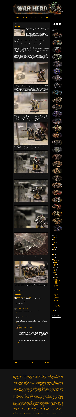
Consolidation (56, 298)
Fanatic (37, 385)
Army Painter (49, 376)
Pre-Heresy (51, 398)
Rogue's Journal (44, 400)
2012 (54, 309)
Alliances (42, 375)
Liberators (60, 393)
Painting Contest (55, 397)
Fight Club (15, 387)
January (55, 279)
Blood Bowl (15, 378)
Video (47, 409)
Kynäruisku (35, 393)
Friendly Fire (56, 387)
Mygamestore (15, 396)
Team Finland (16, 405)
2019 (54, 249)
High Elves (52, 389)
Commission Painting (45, 17)
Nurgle (61, 396)
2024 (54, 241)
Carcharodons (19, 290)
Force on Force (38, 387)
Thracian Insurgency (48, 407)
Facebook (31, 385)
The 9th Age (33, 405)
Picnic (18, 398)
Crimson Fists (55, 382)
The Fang (52, 405)
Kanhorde (54, 391)
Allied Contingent (48, 375)
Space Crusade (58, 402)
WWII (51, 413)
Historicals (57, 389)
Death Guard (26, 383)
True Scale (60, 408)
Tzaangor (22, 409)
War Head (61, 409)
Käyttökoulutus (60, 391)
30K (22, 374)
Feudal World (54, 385)
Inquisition (15, 391)
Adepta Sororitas (45, 374)
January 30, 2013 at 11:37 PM (28, 327)
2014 (54, 257)
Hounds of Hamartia (39, 390)
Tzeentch (26, 409)
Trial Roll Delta (56, 297)
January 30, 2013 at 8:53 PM (24, 316)
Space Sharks (19, 403)
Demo (43, 383)
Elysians (26, 384)
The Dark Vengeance (46, 405)
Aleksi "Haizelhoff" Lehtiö (30, 375)
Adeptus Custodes (57, 374)
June (55, 270)
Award (59, 376)
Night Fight (35, 396)
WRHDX (47, 413)
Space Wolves (25, 403)
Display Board (59, 383)
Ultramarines (30, 409)
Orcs (40, 397)
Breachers (36, 378)
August (55, 267)
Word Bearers (21, 413)
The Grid (57, 405)
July (55, 269)
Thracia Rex (40, 407)
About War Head (17, 17)
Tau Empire (61, 404)
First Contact (27, 387)
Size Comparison (18, 402)
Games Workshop (22, 388)
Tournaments (21, 408)
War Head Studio (39, 411)
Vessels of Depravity (41, 409)
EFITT (20, 384)
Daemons (60, 382)
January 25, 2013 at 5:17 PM (23, 308)
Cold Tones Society (40, 381)
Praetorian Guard (39, 398)
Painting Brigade (48, 397)
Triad (55, 408)
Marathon (47, 394)
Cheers (14, 381)
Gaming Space (35, 388)
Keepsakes (14, 393)
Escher (41, 384)
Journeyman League (43, 391)
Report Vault (17, 20)
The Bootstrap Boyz (56, 290)
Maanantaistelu (35, 394)
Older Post (46, 362)
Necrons (25, 396)
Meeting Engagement (59, 394)
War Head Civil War (34, 17)
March (55, 275)
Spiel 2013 (39, 403)
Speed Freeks (35, 403)
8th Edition (34, 374)
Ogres (14, 397)
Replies (19, 325)
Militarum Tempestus (36, 395)
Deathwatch (38, 383)
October (55, 264)
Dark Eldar (21, 383)
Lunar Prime (29, 394)
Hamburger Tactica (35, 389)
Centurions (43, 379)
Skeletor (23, 402)
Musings (60, 395)
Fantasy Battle (42, 385)
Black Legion (52, 377)
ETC (44, 384)
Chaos (47, 380)
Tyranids (17, 409)
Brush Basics (41, 378)
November (56, 262)
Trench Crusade (50, 408)
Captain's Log (20, 380)
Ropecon (54, 400)
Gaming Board (29, 388)
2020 (54, 247)
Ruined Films (60, 399)
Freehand (51, 387)
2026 (54, 237)
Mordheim (55, 395)
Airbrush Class (21, 375)
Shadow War (49, 401)
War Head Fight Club (56, 301)
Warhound (17, 412)
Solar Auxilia (38, 402)
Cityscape (24, 381)
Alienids (38, 375)
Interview (25, 391)
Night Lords (40, 396)
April (55, 274)
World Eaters (35, 413)
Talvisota (53, 404)
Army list (36, 376)
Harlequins (47, 389)
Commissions (22, 382)
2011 (54, 310)
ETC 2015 (54, 384)
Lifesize (14, 394)
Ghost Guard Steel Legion (54, 388)
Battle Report (29, 377)
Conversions (36, 382)
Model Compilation (44, 395)
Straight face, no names (57, 292)
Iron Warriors (36, 391)
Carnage (33, 379)
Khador (19, 393)
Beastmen (42, 377)
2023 (54, 242)
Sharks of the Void (56, 295)
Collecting (53, 381)
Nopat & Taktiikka (55, 396)
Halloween (29, 389)
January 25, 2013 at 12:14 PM (26, 297)
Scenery (30, 401)
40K (30, 374)
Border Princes (31, 378)
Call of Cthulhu (55, 378)
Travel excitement (41, 408)
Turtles (14, 409)
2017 (54, 252)
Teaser (21, 405)
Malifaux (40, 394)
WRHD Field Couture (42, 413)
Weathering (40, 412)
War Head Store (31, 411)
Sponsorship (48, 403)
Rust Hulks (16, 401)
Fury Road (60, 387)
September (56, 265)
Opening (26, 397)
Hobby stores (19, 390)
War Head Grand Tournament (20, 411)
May (55, 272)
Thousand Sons (33, 406)
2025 (54, 239)
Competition (29, 382)
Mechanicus (52, 394)
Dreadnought (15, 384)
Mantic (44, 394)
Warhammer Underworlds (54, 411)
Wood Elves (16, 413)
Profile (60, 398)
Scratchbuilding (36, 401)
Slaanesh (27, 402)
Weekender (45, 412)
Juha (17, 308)
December (56, 260)
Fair (34, 385)
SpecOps (30, 403)
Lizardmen (23, 394)
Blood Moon (21, 378)
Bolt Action (26, 378)
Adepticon (51, 374)
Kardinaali (18, 297)
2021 (54, 246)
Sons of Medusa (48, 402)
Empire (38, 384)
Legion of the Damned (54, 393)
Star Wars (53, 403)
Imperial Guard (58, 390)
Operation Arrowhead (33, 397)
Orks (43, 397)
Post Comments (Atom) (33, 366)
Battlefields (37, 377)
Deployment (47, 383)
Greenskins (19, 389)
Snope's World (32, 402)
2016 (54, 254)
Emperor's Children (32, 384)
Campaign (15, 380)
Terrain (28, 405)
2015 (54, 256)
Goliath (14, 389)
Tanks (57, 404)
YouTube (54, 413)
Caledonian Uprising (48, 378)
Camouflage (60, 378)
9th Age (39, 374)
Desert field (53, 383)
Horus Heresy (31, 390)
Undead (35, 409)
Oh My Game (18, 397)
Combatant (15, 382)
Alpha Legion (55, 375)
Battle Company (22, 377)
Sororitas (53, 402)
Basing (18, 377)
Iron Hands (30, 391)
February (55, 277)
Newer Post (16, 362)
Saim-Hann (21, 401)
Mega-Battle (15, 395)
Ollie (23, 397)
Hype (46, 390)
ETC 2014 (49, 384)
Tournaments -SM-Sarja (32, 408)
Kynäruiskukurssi (47, 393)
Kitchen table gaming (24, 393)
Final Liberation (22, 387)
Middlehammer (30, 395)
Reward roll (56, 303)
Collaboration (46, 381)
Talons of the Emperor (47, 404)
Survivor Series (31, 404)
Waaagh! (55, 409)
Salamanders (26, 401)
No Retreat (49, 396)
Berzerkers (47, 377)
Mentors (19, 395)
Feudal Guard (49, 385)
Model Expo (51, 395)
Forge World (45, 387)
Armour (32, 376)
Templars (25, 405)
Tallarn (41, 404)
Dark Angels (15, 383)
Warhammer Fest (46, 411)
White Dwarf (50, 412)
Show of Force (25, 17)
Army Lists (42, 376)
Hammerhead (41, 389)
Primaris (56, 398)
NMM (45, 396)
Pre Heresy (45, 398)
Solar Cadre (43, 402)
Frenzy (20, 327)
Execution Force (26, 385)
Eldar (23, 384)
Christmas (19, 381)
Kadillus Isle (49, 391)
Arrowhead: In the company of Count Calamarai (57, 282)
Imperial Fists (51, 390)
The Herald (61, 405)
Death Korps (33, 383)
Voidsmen (51, 409)
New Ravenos (31, 396)
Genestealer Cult (45, 388)
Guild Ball (24, 389)
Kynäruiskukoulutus (40, 393)
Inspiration (20, 391)
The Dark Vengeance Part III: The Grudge (57, 305)
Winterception (61, 412)
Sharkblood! (56, 285)
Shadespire (44, 401)
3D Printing (27, 374)
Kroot (31, 393)
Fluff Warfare (32, 387)
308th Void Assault (16, 374)
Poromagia (26, 398)
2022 (54, 244)
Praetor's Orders (32, 398)
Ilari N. (17, 316)
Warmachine (28, 412)
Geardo (40, 388)
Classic (34, 381)
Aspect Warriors (54, 376)
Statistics (58, 403)
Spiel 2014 (43, 403)
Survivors (36, 404)
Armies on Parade (26, 376)
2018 (54, 251)
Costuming (43, 382)
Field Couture (60, 385)
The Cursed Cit (39, 405)
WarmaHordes (34, 412)
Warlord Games (22, 412)
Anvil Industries (19, 376)
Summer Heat (25, 404)
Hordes (25, 390)
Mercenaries (25, 395)
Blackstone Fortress (59, 377)
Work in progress (28, 413)
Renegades (32, 399)
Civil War (29, 381)
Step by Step (19, 404)
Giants (61, 388)
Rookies (49, 399)
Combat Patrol (59, 381)
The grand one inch (56, 287)
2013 (54, 259)
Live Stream (18, 394)
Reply (17, 305)
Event (21, 385)
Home (31, 362)
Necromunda (20, 396)
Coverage (49, 382)
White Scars (55, 412)
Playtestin (22, 398)
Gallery (53, 17)
